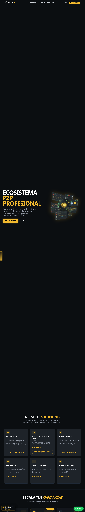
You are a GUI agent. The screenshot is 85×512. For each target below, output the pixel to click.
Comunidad (50, 2)
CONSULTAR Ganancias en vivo (15, 452)
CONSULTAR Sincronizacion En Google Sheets (42, 452)
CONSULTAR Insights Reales (16, 480)
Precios (43, 2)
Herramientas (34, 2)
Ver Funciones (25, 221)
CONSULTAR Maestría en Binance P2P (68, 480)
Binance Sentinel (75, 2)
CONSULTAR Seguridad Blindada (68, 452)
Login (66, 2)
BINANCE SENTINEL (10, 221)
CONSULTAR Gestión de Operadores (42, 480)
